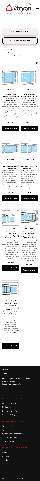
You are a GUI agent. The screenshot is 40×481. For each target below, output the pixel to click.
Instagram (5, 452)
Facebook (5, 456)
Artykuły (5, 369)
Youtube (5, 460)
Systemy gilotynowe (9, 437)
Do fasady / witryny (9, 415)
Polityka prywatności (9, 381)
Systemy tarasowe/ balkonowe (13, 434)
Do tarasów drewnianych (11, 411)
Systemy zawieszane (9, 426)
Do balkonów (6, 407)
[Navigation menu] (37, 9)
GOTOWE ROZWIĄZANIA (13, 421)
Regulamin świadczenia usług (12, 384)
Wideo (4, 373)
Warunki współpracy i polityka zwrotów (16, 378)
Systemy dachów (8, 441)
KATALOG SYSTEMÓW (12, 399)
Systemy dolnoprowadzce (11, 430)
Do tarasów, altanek (9, 403)
